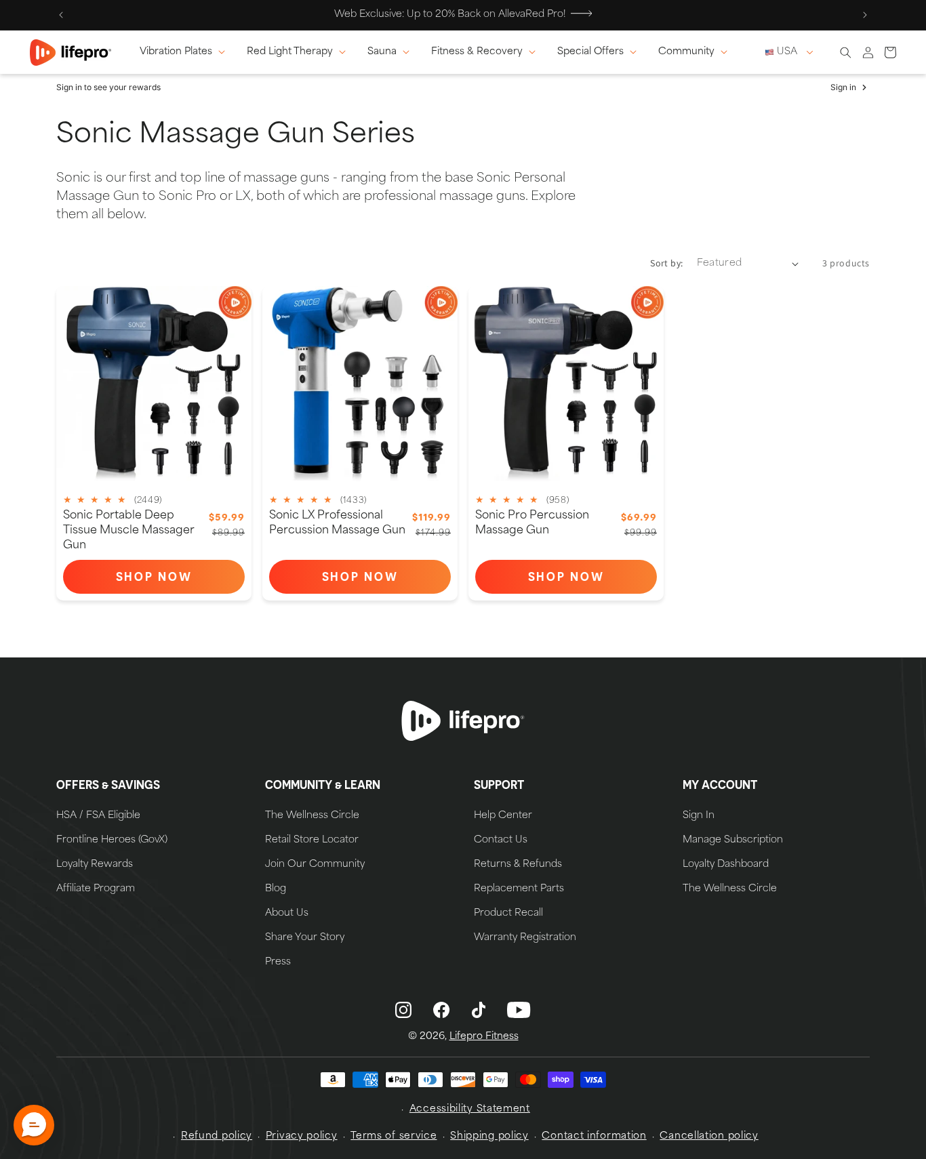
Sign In (698, 816)
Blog (275, 889)
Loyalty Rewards (94, 865)
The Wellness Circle (312, 816)
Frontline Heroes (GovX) (111, 840)
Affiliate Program (95, 889)
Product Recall (508, 913)
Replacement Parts (519, 889)
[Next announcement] (865, 15)
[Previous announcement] (61, 15)
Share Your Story (304, 938)
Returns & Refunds (518, 865)
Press (278, 962)
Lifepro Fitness (484, 1037)
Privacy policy (302, 1136)
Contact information (594, 1136)
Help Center (503, 816)
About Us (286, 913)
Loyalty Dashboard (726, 865)
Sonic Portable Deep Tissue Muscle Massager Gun (129, 530)
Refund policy (216, 1136)
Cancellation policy (709, 1136)
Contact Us (500, 840)
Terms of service (393, 1136)
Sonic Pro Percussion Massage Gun (532, 523)
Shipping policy (489, 1136)
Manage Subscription (733, 840)
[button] (185, 52)
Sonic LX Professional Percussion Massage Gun (337, 523)
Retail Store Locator (312, 840)
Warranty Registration (525, 938)
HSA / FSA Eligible (98, 816)
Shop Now (180, 579)
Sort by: (666, 263)
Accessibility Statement (469, 1109)
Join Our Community (315, 865)
